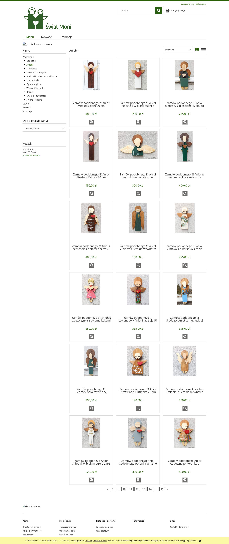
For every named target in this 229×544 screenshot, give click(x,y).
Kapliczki (31, 60)
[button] (91, 122)
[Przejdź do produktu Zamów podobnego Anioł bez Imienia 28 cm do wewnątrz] (184, 365)
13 (143, 489)
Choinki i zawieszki (36, 95)
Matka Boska (33, 80)
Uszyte (26, 103)
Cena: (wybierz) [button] (32, 128)
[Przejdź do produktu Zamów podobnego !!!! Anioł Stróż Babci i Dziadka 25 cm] (137, 365)
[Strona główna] (48, 18)
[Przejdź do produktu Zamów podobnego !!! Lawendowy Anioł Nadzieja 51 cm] (137, 293)
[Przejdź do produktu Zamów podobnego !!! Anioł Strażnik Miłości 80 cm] (91, 150)
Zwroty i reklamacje (32, 526)
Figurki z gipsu (34, 84)
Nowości (27, 107)
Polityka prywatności (32, 530)
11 (130, 489)
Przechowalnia (66, 534)
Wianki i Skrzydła (35, 88)
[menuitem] (30, 37)
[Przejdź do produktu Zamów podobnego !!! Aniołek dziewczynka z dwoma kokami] (91, 293)
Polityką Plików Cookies (96, 540)
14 (150, 489)
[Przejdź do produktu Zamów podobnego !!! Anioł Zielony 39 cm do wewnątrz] (137, 222)
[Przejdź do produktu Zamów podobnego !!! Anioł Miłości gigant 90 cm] (91, 79)
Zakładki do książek (36, 72)
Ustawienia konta (67, 530)
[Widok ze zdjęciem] (197, 50)
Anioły (29, 64)
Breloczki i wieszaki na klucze (41, 76)
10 (124, 489)
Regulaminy (28, 534)
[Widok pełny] (203, 50)
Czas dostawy (102, 530)
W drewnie (28, 56)
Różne (29, 91)
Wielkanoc (31, 68)
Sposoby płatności (104, 526)
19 (162, 489)
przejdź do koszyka (31, 155)
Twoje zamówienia (67, 526)
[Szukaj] (158, 10)
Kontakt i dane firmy (179, 526)
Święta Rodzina (34, 99)
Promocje (27, 111)
